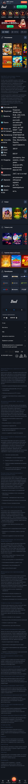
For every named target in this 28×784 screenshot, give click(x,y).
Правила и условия (7, 340)
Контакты (5, 327)
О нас (3, 323)
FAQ (3, 331)
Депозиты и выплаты (8, 336)
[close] (1, 2)
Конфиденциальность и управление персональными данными (12, 346)
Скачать (24, 2)
